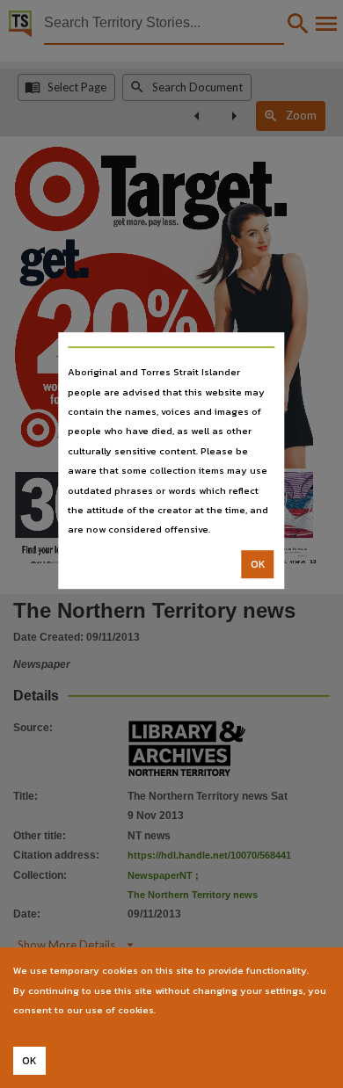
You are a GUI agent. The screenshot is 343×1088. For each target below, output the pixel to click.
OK (258, 564)
